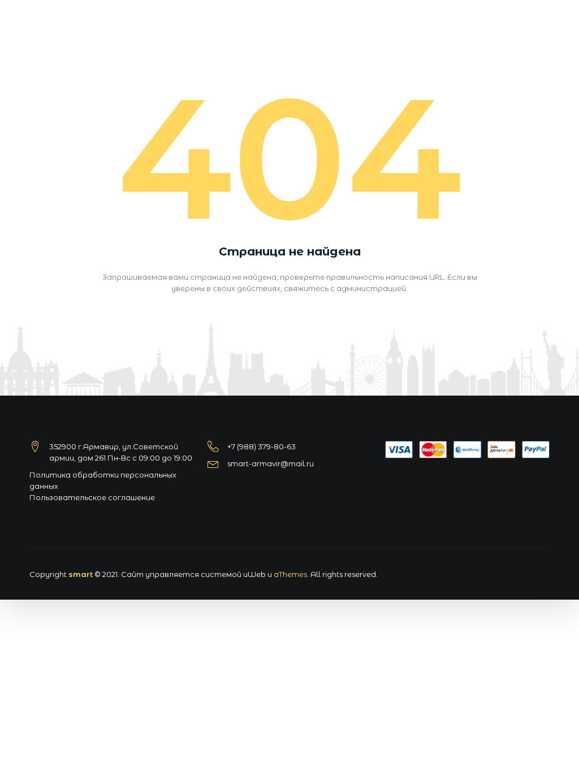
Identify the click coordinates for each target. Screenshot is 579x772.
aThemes (290, 574)
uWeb (254, 574)
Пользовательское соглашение (92, 497)
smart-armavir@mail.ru (270, 463)
